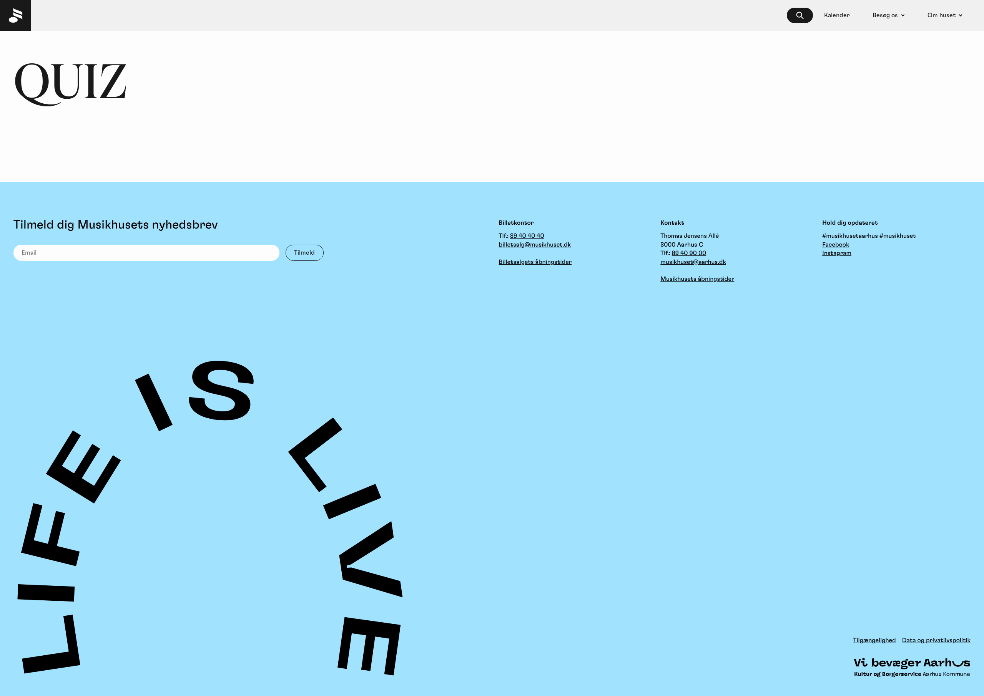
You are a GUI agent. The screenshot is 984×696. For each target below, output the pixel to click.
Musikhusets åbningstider (697, 279)
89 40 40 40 (527, 236)
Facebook (835, 245)
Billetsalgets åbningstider (535, 262)
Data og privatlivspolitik (936, 641)
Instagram (836, 253)
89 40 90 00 (689, 253)
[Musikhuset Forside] (15, 15)
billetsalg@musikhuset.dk (535, 245)
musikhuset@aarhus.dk (693, 262)
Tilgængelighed (874, 641)
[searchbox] (800, 15)
